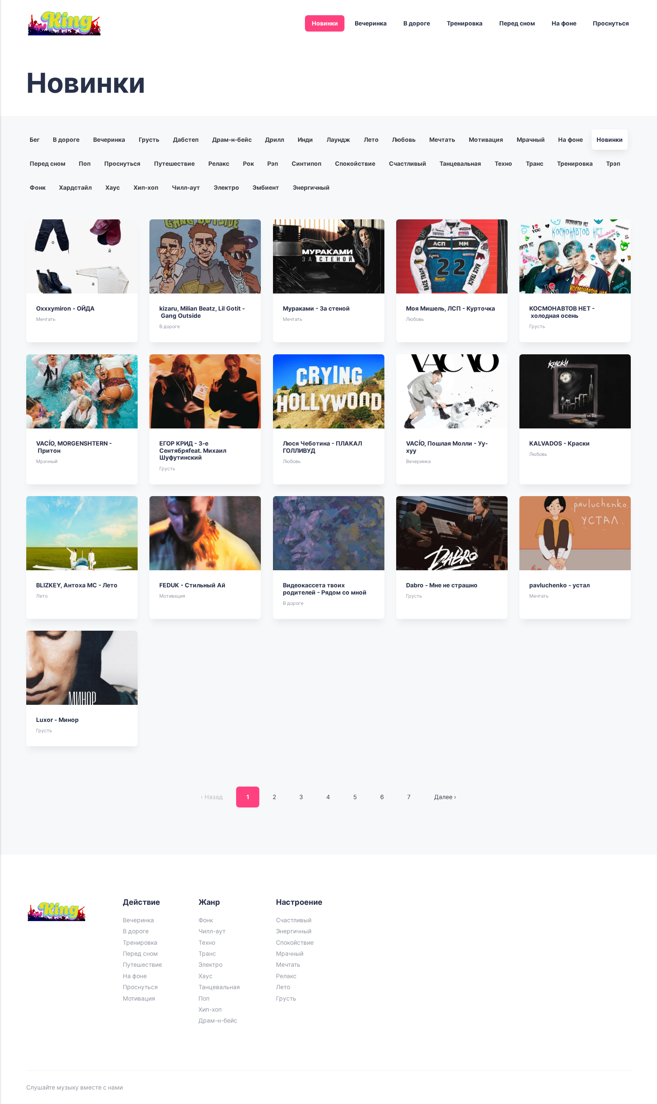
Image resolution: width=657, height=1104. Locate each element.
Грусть (149, 139)
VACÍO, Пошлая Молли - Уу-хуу (447, 447)
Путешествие (174, 163)
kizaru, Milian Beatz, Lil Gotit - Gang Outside (202, 312)
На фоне (564, 23)
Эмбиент (266, 187)
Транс (534, 163)
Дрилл (274, 139)
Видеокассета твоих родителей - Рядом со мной (325, 589)
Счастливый (407, 163)
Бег (35, 139)
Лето (371, 139)
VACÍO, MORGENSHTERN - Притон (74, 447)
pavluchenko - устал (560, 585)
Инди (305, 139)
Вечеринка (371, 23)
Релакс (218, 163)
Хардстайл (75, 187)
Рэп (273, 163)
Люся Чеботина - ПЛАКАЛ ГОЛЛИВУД (322, 447)
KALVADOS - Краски (560, 443)
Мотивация (486, 139)
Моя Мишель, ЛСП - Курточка (450, 308)
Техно (503, 163)
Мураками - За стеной (316, 308)
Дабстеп (185, 139)
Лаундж (338, 139)
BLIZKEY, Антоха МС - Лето (77, 585)
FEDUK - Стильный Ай (193, 585)
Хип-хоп (145, 187)
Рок (248, 163)
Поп (85, 163)
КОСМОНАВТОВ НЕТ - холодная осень (562, 312)
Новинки (325, 23)
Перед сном (517, 23)
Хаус (112, 187)
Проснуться (611, 23)
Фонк (38, 187)
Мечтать (442, 139)
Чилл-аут (186, 187)
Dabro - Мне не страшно (442, 585)
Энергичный (311, 187)
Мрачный (531, 139)
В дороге (416, 23)
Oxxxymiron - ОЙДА (65, 308)
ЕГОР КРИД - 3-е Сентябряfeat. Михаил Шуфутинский (193, 451)
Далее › (445, 797)
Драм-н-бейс (232, 139)
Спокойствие (355, 163)
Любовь (404, 139)
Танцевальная (460, 163)
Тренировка (464, 23)
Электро (226, 187)
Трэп (613, 163)
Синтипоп (306, 163)
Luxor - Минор (57, 719)
